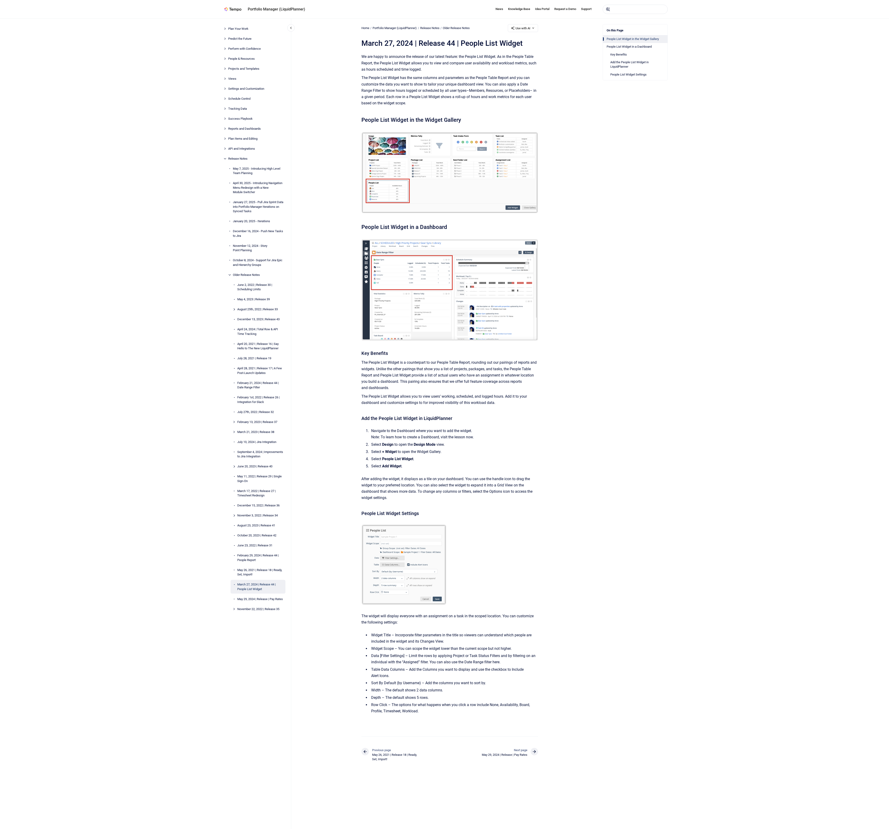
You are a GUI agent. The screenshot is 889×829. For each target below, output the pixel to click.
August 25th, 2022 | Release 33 (257, 309)
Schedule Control (239, 98)
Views (232, 78)
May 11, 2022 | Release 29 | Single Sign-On (259, 479)
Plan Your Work (238, 28)
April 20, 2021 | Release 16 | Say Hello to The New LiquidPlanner (258, 346)
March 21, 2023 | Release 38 (255, 432)
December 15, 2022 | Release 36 (258, 505)
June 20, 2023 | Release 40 (254, 466)
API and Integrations (241, 148)
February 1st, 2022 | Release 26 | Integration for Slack (258, 400)
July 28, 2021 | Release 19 (254, 358)
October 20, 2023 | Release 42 (256, 535)
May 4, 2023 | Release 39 (253, 299)
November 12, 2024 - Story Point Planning (250, 248)
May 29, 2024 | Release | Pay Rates (260, 599)
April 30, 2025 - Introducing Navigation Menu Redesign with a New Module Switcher (257, 187)
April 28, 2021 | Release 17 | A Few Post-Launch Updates (259, 371)
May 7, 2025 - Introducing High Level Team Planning (256, 171)
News (499, 9)
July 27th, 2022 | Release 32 (255, 412)
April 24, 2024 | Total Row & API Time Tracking (257, 331)
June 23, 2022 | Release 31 (254, 545)
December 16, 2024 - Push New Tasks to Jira (258, 233)
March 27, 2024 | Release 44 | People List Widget (256, 587)
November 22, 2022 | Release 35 (258, 609)
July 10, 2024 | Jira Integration (256, 442)
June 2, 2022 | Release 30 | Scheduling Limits (254, 287)
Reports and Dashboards (244, 128)
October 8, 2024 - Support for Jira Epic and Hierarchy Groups (257, 262)
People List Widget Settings (628, 74)
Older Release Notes (246, 275)
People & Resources (241, 58)
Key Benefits (618, 54)
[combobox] (635, 9)
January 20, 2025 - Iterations (251, 221)
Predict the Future (239, 38)
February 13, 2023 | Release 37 (257, 422)
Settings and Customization (246, 88)
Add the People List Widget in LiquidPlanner (629, 64)
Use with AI (523, 28)
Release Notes (238, 158)
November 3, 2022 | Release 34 (257, 515)
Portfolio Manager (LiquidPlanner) (276, 9)
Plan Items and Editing (243, 138)
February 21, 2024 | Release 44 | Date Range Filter (258, 385)
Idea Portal (542, 9)
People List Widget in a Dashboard (629, 46)
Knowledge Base (519, 9)
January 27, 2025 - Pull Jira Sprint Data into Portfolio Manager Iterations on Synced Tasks (258, 206)
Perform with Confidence (244, 48)
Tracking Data (237, 108)
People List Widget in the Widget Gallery (633, 39)
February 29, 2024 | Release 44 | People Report (258, 558)
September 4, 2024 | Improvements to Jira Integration (260, 454)
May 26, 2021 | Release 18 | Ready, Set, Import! (259, 572)
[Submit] (608, 9)
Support (586, 9)
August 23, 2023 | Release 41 (256, 525)
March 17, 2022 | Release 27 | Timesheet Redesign (256, 493)
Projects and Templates (243, 68)
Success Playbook (240, 118)
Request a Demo (565, 9)
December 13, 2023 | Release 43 (258, 319)
